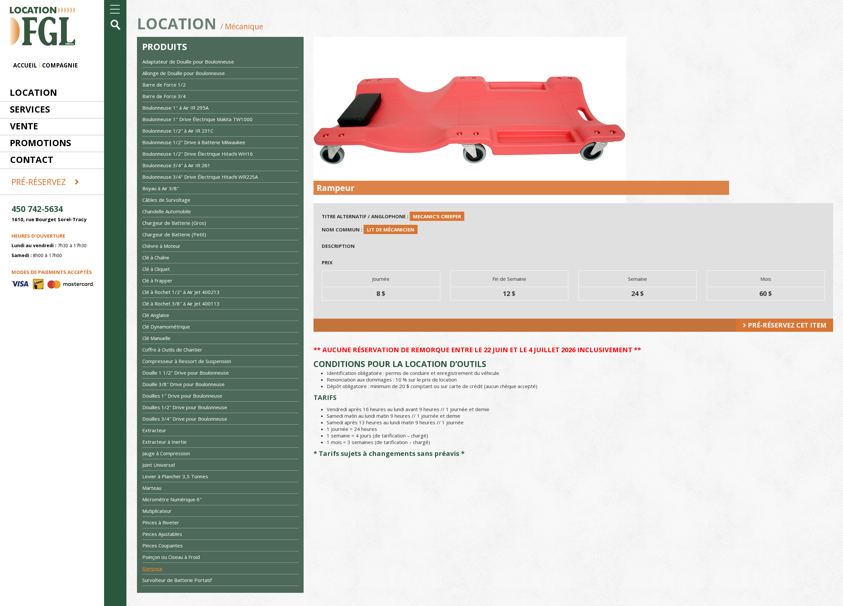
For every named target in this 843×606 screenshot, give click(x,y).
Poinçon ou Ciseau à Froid (171, 557)
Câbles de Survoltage (166, 200)
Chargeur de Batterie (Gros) (174, 223)
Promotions (40, 143)
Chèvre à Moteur (161, 246)
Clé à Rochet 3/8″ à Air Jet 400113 (181, 303)
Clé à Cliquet (156, 269)
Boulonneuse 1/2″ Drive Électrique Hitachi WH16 (197, 153)
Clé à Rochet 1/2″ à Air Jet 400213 (181, 292)
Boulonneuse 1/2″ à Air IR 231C (177, 130)
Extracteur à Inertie (164, 441)
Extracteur (154, 430)
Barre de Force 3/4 (164, 96)
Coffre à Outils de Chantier (172, 349)
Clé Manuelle (156, 338)
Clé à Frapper (157, 280)
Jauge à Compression (166, 453)
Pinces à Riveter (160, 522)
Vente (24, 126)
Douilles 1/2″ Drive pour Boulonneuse (184, 407)
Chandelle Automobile (166, 211)
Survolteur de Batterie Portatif (177, 580)
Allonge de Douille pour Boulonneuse (183, 73)
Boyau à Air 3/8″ (160, 188)
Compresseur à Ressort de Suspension (186, 361)
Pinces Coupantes (162, 545)
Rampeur (152, 568)
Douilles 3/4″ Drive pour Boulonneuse (184, 418)
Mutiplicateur (157, 511)
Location (33, 92)
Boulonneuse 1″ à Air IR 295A (175, 107)
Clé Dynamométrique (166, 326)
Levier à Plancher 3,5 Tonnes (175, 476)
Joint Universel (158, 464)
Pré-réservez (40, 181)
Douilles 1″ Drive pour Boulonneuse (182, 395)
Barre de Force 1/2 (164, 84)
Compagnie (60, 65)
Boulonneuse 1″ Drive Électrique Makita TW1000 (197, 119)
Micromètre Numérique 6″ (172, 499)
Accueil (25, 65)
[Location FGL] (37, 22)
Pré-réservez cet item (786, 325)
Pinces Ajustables (162, 534)
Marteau (151, 488)
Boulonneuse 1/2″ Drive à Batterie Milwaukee (193, 142)
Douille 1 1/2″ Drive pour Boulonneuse (185, 372)
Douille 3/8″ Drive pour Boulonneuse (183, 384)
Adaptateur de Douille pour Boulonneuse (188, 61)
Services (30, 109)
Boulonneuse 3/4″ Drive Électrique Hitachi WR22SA (200, 176)
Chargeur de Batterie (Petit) (174, 234)
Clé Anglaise (155, 315)
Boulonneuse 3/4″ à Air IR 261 (176, 165)
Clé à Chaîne (155, 257)
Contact (31, 159)
